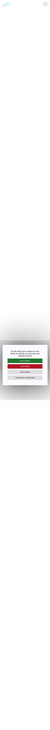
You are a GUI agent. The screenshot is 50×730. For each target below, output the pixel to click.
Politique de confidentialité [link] (25, 378)
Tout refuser (25, 366)
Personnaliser (25, 372)
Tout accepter (25, 361)
